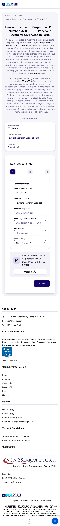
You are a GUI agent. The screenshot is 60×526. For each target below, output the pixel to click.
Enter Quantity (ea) (22, 208)
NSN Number (19, 229)
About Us (6, 379)
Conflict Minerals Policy (12, 418)
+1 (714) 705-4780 (13, 325)
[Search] (49, 4)
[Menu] (55, 4)
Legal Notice (7, 474)
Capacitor (12, 147)
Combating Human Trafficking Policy (17, 422)
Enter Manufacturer (22, 198)
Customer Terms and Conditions (16, 440)
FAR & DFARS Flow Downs (13, 478)
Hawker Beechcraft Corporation (19, 19)
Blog (4, 391)
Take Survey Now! (10, 360)
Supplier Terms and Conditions (15, 436)
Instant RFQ (7, 387)
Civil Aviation (19, 15)
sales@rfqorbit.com (14, 321)
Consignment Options (11, 482)
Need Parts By (20, 239)
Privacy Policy (8, 410)
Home (7, 15)
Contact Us (7, 383)
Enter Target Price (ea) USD (25, 218)
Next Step (41, 283)
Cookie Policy (8, 414)
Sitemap (5, 395)
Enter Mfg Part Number (23, 188)
